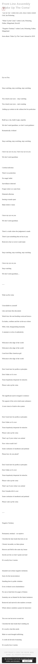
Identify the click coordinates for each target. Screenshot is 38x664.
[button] (19, 4)
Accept (27, 661)
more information (15, 661)
